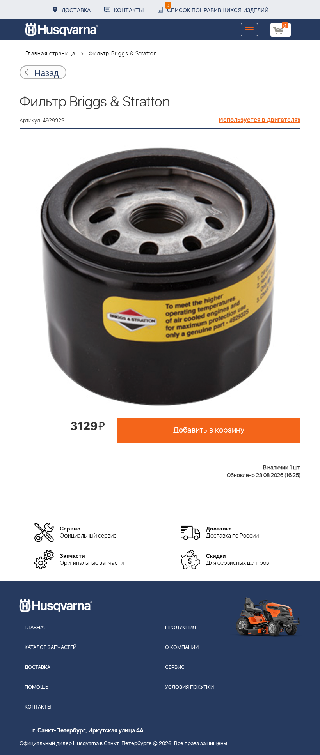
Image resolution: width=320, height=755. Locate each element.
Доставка (76, 10)
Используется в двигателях (259, 120)
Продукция (180, 627)
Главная (35, 627)
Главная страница (50, 54)
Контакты (129, 10)
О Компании (182, 647)
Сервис (175, 667)
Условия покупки (189, 687)
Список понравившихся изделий (217, 8)
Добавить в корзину (208, 430)
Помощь (36, 687)
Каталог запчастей (50, 647)
